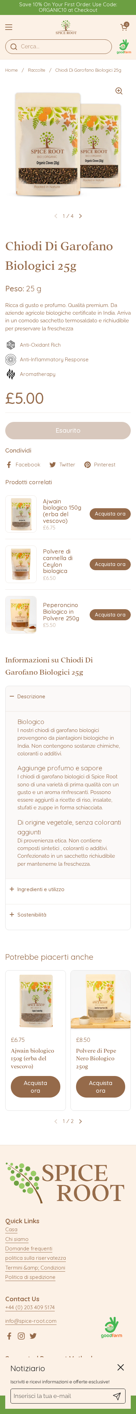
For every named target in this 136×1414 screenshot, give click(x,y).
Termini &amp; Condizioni (35, 1267)
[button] (124, 27)
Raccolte (36, 70)
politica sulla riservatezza (35, 1258)
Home (11, 70)
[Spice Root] (66, 27)
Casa (11, 1229)
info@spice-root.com (30, 1321)
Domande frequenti (28, 1248)
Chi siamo (17, 1239)
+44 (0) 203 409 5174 (30, 1307)
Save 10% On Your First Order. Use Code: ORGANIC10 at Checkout (68, 7)
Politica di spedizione (30, 1277)
